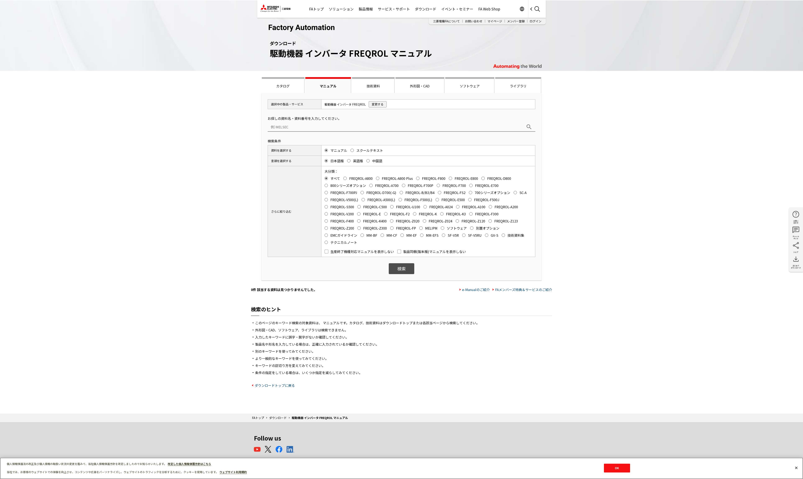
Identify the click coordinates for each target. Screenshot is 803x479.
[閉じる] (796, 468)
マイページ (494, 21)
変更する (378, 104)
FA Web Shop (489, 8)
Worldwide (521, 9)
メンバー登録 (516, 21)
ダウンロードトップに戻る (275, 385)
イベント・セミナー (457, 8)
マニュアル (328, 85)
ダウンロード (425, 8)
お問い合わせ (473, 21)
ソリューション (341, 8)
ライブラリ (518, 85)
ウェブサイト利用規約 (233, 472)
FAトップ (316, 8)
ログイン (535, 21)
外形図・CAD (420, 85)
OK (617, 468)
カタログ (283, 85)
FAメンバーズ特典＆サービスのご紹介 (523, 289)
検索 (401, 269)
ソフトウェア (470, 85)
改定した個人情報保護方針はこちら (189, 464)
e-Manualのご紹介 (476, 289)
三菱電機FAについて (446, 21)
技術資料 (373, 85)
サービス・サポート (394, 8)
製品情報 (366, 8)
